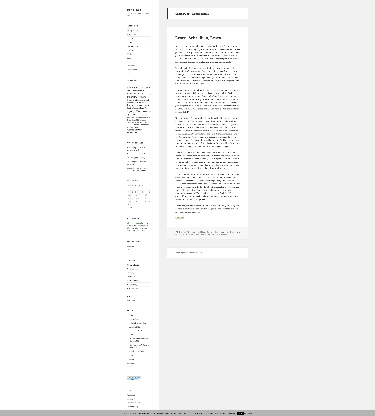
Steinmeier (143, 120)
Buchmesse (219, 232)
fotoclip (130, 315)
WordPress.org (132, 407)
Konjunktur (137, 108)
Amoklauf (139, 85)
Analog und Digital (134, 31)
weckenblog (131, 300)
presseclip (131, 363)
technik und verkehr (136, 351)
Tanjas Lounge (132, 284)
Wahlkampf (144, 122)
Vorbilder (203, 234)
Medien (130, 50)
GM (133, 102)
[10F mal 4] (131, 228)
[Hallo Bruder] (141, 228)
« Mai (132, 208)
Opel (129, 115)
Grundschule (234, 232)
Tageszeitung (130, 122)
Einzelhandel (141, 100)
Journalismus (134, 105)
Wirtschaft (131, 66)
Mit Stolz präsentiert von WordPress (189, 253)
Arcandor (132, 87)
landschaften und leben (137, 323)
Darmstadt (132, 93)
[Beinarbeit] (145, 223)
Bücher (129, 42)
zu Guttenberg (132, 132)
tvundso (130, 292)
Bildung (130, 38)
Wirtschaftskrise (134, 129)
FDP (147, 100)
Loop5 (129, 112)
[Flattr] (207, 218)
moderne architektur (136, 331)
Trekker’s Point (132, 288)
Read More (248, 413)
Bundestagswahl (134, 91)
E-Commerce (131, 100)
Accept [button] (241, 413)
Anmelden (131, 395)
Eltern (227, 232)
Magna (133, 112)
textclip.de (134, 9)
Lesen (183, 234)
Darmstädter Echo (136, 96)
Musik (129, 54)
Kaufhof (130, 108)
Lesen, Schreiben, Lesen (198, 37)
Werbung (129, 127)
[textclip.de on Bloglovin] (134, 377)
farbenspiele (133, 319)
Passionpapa (131, 277)
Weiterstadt (144, 125)
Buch (148, 88)
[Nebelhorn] (143, 226)
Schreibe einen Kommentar (220, 234)
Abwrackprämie (131, 85)
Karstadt (145, 105)
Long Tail (143, 108)
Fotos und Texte (133, 46)
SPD (138, 120)
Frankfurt (129, 102)
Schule (138, 117)
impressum (131, 355)
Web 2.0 (136, 125)
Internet (138, 102)
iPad (143, 102)
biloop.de (130, 246)
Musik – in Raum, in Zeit (136, 154)
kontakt (131, 359)
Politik (129, 58)
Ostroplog (130, 273)
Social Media (131, 120)
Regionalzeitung (131, 117)
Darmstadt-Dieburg (144, 94)
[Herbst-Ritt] (132, 231)
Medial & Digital (133, 265)
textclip (130, 367)
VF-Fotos (130, 250)
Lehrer (177, 234)
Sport (129, 62)
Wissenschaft (132, 70)
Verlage (136, 122)
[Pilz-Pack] (141, 231)
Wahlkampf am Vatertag (136, 158)
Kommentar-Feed (133, 403)
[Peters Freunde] (133, 223)
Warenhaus (130, 125)
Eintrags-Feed (132, 399)
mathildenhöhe (134, 327)
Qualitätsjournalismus (143, 115)
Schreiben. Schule (192, 234)
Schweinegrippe (145, 117)
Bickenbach (131, 34)
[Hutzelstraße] (132, 226)
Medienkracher (133, 269)
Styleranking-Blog (133, 281)
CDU (143, 90)
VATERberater (132, 296)
